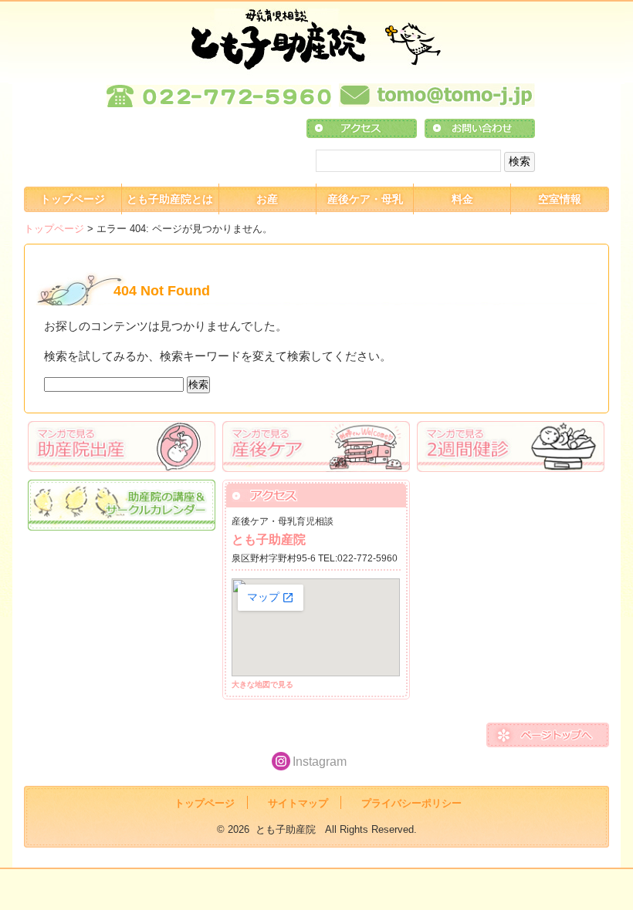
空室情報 (559, 199)
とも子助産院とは (170, 199)
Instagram (320, 761)
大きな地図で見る (262, 684)
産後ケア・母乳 (365, 199)
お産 (267, 199)
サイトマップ (298, 803)
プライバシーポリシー (411, 803)
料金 (462, 199)
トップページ (72, 199)
